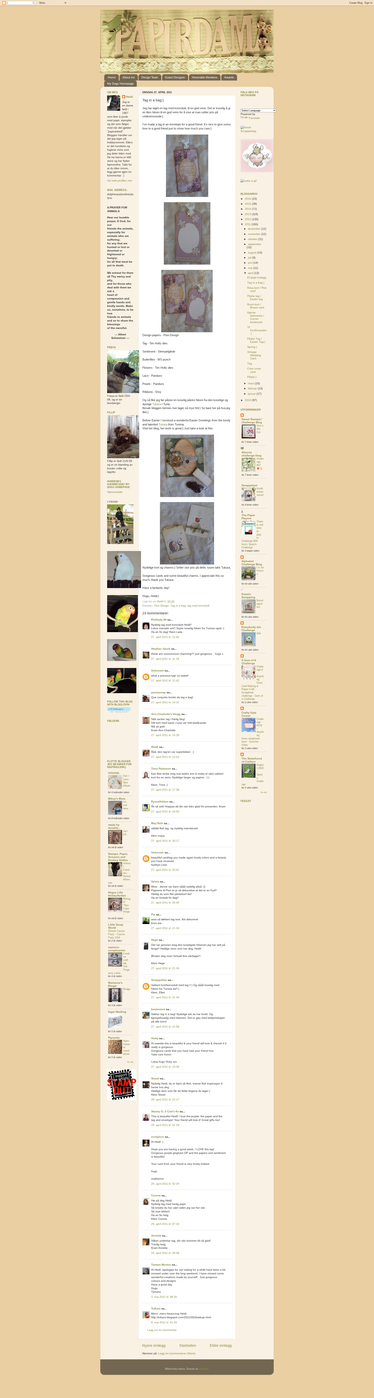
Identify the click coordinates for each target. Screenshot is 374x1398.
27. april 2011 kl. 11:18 (165, 658)
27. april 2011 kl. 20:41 (165, 869)
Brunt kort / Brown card (255, 306)
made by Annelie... (114, 826)
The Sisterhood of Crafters (252, 760)
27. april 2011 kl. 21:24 (165, 928)
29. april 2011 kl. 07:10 (165, 1224)
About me (129, 77)
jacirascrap (158, 692)
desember (254, 228)
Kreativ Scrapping (248, 596)
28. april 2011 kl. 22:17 (165, 1099)
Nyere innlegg (154, 1345)
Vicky (154, 1038)
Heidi (129, 96)
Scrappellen (159, 980)
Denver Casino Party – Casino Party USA (116, 934)
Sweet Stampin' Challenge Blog (252, 421)
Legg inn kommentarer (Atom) (176, 1353)
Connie (156, 1195)
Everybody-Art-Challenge (252, 629)
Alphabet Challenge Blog (252, 563)
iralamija (113, 772)
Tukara (156, 404)
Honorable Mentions (204, 77)
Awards (229, 77)
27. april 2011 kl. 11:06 (165, 637)
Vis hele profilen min (119, 180)
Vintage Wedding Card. (254, 355)
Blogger (203, 1368)
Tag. (250, 363)
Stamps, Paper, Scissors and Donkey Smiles (118, 857)
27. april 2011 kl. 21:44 (165, 997)
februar (253, 388)
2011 (248, 224)
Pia (153, 914)
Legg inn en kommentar (162, 1330)
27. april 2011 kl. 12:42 (165, 680)
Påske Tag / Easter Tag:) (256, 340)
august (252, 252)
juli (250, 257)
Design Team (149, 77)
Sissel (155, 1078)
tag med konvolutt (198, 605)
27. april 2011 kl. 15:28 (165, 735)
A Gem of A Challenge (249, 662)
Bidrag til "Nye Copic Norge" (126, 906)
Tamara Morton (161, 1264)
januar (252, 393)
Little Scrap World (115, 926)
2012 (248, 219)
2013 (248, 214)
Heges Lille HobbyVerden (117, 894)
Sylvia (155, 881)
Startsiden (187, 1345)
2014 (248, 208)
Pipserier (114, 1037)
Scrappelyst (249, 485)
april (251, 273)
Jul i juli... (126, 833)
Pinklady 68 (159, 619)
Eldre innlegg (221, 1345)
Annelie (156, 1235)
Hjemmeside (115, 492)
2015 (248, 203)
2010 (248, 400)
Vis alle (130, 1062)
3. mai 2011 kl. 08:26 (164, 1296)
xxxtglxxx (157, 1136)
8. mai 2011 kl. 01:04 (164, 1322)
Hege (154, 939)
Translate (254, 118)
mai (250, 268)
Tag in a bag (178, 605)
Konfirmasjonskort (260, 491)
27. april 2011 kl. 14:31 (165, 702)
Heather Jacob (160, 648)
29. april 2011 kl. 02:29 (165, 1183)
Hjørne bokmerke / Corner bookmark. (255, 317)
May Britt (157, 823)
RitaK (154, 747)
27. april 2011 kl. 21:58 (165, 1026)
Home (112, 77)
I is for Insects (260, 570)
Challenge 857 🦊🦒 (260, 463)
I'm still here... (126, 805)
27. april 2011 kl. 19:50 (165, 811)
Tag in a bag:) (255, 282)
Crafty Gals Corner (249, 714)
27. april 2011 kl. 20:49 (165, 902)
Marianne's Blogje (115, 984)
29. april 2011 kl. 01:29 (165, 1125)
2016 (248, 198)
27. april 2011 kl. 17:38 (165, 789)
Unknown (157, 670)
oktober (253, 239)
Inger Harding (117, 1011)
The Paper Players (248, 517)
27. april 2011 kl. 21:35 (165, 968)
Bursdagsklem (260, 603)
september (254, 244)
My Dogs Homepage (120, 83)
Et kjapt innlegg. (257, 277)
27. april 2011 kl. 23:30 (165, 1066)
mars (251, 383)
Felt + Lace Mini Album (126, 780)
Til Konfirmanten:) (257, 330)
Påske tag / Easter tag (255, 298)
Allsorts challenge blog (251, 454)
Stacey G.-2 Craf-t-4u (165, 1111)
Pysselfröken (159, 801)
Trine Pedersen (161, 768)
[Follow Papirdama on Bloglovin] (118, 711)
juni (250, 262)
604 (259, 633)
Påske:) (252, 377)
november (254, 234)
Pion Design (161, 605)
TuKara (156, 1308)
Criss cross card (254, 370)
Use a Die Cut (260, 428)
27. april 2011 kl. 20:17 (165, 840)
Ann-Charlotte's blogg (166, 714)
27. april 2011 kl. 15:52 (165, 757)
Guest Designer (175, 77)
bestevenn (158, 1009)
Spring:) (252, 347)
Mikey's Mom (116, 798)
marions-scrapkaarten (116, 949)
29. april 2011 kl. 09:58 (165, 1253)
